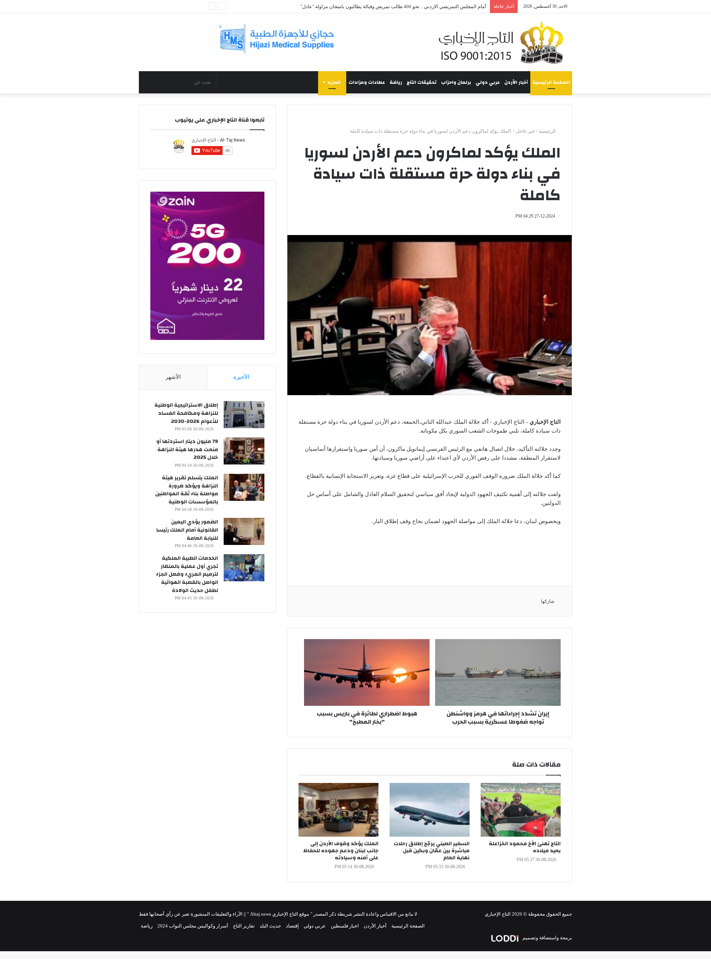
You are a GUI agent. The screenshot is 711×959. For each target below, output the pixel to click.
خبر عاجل (525, 131)
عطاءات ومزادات (366, 82)
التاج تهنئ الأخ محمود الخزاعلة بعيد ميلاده (525, 847)
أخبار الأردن (516, 82)
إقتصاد (292, 926)
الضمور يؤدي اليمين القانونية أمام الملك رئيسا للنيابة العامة (187, 530)
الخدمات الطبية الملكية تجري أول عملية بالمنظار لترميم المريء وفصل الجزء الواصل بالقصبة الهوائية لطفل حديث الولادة (187, 574)
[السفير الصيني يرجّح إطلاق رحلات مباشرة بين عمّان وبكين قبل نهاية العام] (430, 810)
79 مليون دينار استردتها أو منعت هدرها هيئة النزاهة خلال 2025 (187, 449)
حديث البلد (270, 926)
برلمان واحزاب (456, 82)
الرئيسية (548, 131)
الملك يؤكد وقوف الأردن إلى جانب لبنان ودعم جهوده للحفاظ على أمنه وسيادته (340, 851)
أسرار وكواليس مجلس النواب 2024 (192, 926)
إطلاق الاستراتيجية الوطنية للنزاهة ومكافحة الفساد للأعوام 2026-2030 (186, 413)
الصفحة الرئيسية (551, 82)
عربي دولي (487, 82)
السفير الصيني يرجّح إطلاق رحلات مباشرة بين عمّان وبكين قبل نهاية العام (432, 851)
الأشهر (173, 377)
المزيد (334, 82)
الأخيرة (241, 377)
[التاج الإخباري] (503, 42)
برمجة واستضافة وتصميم (546, 937)
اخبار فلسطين (345, 926)
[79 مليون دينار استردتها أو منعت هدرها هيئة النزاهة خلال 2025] (244, 450)
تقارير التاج (244, 926)
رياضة (396, 82)
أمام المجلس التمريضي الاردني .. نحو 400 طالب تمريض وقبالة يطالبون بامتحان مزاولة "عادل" (393, 6)
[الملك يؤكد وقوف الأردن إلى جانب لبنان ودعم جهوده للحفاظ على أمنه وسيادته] (338, 810)
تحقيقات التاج (422, 82)
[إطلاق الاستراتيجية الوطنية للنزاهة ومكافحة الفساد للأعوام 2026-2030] (244, 414)
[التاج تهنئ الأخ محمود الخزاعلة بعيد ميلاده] (521, 810)
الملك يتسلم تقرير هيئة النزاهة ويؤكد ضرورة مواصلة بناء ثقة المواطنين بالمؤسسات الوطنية (186, 490)
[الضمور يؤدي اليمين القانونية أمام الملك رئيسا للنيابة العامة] (244, 531)
